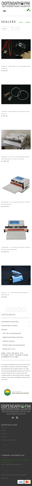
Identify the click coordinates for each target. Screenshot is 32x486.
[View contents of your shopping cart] (27, 10)
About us (4, 433)
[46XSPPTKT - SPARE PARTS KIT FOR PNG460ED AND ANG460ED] (16, 49)
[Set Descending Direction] (17, 28)
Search (3, 430)
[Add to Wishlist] (2, 75)
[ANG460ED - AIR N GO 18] (16, 139)
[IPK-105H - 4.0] (16, 275)
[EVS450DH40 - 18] (16, 230)
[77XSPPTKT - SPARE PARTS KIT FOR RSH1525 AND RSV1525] (16, 94)
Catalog (3, 436)
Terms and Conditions (8, 440)
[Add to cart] (5, 75)
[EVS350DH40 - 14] (16, 185)
